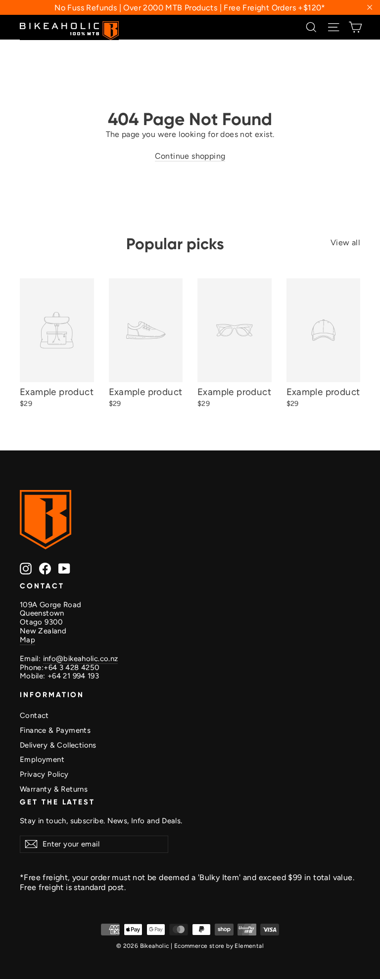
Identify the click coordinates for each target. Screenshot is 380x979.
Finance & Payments (55, 730)
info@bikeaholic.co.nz (80, 658)
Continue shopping (190, 156)
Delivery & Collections (58, 745)
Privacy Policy (44, 774)
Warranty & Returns (54, 789)
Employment (42, 759)
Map (27, 639)
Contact (34, 715)
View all (345, 242)
